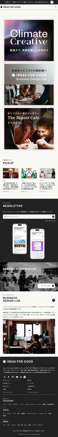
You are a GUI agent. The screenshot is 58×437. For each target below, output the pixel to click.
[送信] (53, 217)
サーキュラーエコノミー (31, 413)
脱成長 (4, 415)
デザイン (9, 413)
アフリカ (34, 425)
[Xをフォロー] (4, 377)
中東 (22, 425)
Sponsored (33, 404)
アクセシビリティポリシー (33, 392)
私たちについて (6, 380)
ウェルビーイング (43, 413)
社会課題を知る (31, 386)
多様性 (49, 413)
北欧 (18, 425)
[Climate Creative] (29, 60)
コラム (9, 404)
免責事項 (29, 389)
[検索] (56, 7)
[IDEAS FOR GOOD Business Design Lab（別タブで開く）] (29, 104)
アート (4, 413)
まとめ (27, 404)
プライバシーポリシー (8, 392)
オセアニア (40, 425)
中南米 (29, 425)
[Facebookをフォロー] (8, 377)
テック (14, 413)
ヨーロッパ (13, 425)
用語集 (4, 389)
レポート (22, 404)
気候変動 (23, 413)
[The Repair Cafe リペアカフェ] (29, 149)
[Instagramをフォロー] (12, 377)
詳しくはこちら (49, 220)
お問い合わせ (6, 386)
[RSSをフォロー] (21, 376)
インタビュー (16, 404)
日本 (8, 425)
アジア (4, 425)
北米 (25, 425)
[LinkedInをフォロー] (25, 377)
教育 (18, 413)
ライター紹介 (30, 383)
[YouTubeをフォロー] (17, 377)
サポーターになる (45, 286)
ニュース (5, 404)
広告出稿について (7, 383)
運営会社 (29, 380)
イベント (39, 404)
